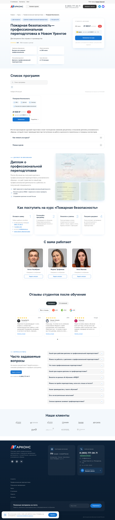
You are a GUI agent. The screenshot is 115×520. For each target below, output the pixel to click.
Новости (13, 494)
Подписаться (96, 505)
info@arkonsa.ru (23, 229)
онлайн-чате (18, 227)
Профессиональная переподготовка (20, 482)
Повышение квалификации (18, 485)
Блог (28, 2)
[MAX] (17, 461)
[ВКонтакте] (21, 461)
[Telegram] (12, 461)
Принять (52, 515)
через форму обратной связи (22, 231)
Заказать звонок (90, 6)
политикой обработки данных (25, 515)
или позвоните (20, 376)
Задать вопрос (33, 276)
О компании (14, 2)
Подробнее (34, 119)
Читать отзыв (21, 334)
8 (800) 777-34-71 (72, 6)
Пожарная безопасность (21, 99)
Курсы (12, 488)
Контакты (22, 2)
